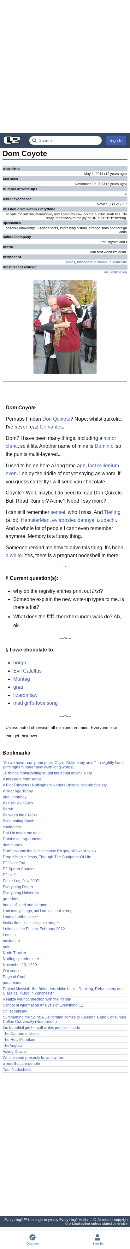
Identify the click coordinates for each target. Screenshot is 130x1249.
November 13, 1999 (20, 965)
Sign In (115, 140)
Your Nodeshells (17, 1069)
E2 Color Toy (14, 863)
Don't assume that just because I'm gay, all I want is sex (50, 851)
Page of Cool (14, 977)
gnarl (19, 687)
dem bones (12, 845)
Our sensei (12, 971)
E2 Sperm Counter (19, 869)
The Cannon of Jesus (21, 1033)
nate (6, 947)
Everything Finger (18, 887)
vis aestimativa (115, 272)
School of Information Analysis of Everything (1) (43, 1005)
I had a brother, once (20, 917)
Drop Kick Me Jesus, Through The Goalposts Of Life (47, 857)
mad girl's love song (35, 703)
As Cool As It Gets (18, 803)
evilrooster (63, 520)
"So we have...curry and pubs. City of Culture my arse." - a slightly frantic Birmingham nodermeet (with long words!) (64, 765)
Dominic (104, 446)
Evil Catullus (27, 671)
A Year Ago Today (18, 791)
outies (70, 262)
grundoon (11, 899)
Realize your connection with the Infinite (37, 999)
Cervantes (51, 426)
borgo (19, 662)
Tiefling (112, 512)
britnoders (84, 262)
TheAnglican (14, 1045)
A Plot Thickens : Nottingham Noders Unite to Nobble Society (55, 785)
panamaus (12, 983)
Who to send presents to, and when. (33, 1057)
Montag (21, 679)
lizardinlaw (25, 695)
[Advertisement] (65, 66)
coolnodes (12, 827)
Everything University (21, 893)
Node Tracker (14, 953)
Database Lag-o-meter (22, 839)
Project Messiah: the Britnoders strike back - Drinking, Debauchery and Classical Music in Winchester (63, 991)
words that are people (21, 1063)
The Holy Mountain (19, 1039)
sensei (57, 512)
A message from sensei (23, 779)
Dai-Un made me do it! (22, 833)
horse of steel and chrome (25, 905)
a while (14, 555)
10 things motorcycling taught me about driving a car (47, 773)
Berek (8, 809)
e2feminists (118, 262)
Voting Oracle (14, 1051)
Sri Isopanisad (15, 1011)
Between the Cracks (20, 815)
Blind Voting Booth (18, 821)
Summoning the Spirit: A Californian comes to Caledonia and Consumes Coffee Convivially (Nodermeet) (64, 1019)
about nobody (15, 797)
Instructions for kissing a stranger (31, 923)
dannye (86, 520)
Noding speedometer (21, 959)
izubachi (106, 520)
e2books (101, 262)
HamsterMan (35, 520)
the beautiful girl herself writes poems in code (41, 1027)
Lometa (9, 935)
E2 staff (9, 875)
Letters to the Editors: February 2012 (34, 929)
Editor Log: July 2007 (21, 881)
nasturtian (11, 941)
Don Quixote (56, 419)
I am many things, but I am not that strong (38, 911)
